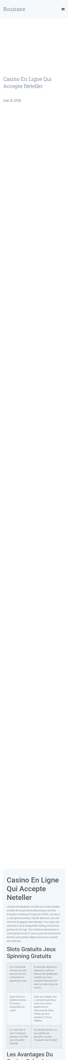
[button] (63, 9)
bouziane (14, 9)
